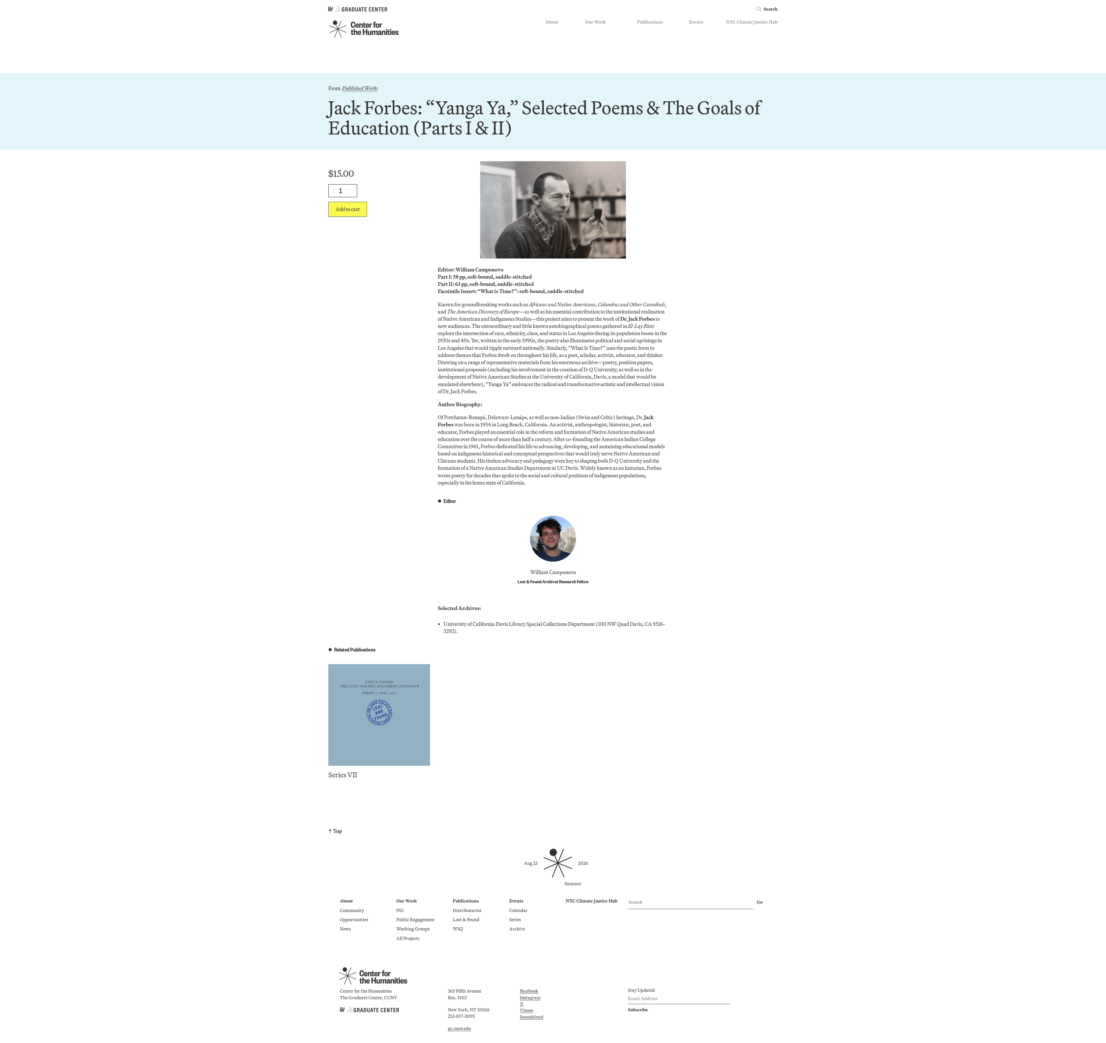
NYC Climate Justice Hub (752, 22)
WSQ (642, 47)
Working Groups (602, 56)
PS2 (588, 31)
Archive (697, 47)
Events (696, 22)
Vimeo (526, 1010)
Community (557, 31)
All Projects (596, 64)
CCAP (591, 39)
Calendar (698, 31)
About (551, 22)
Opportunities (559, 39)
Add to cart (348, 209)
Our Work (595, 22)
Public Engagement (604, 47)
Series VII (342, 774)
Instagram (530, 997)
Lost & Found (650, 39)
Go (760, 902)
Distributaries (651, 31)
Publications (650, 22)
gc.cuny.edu (459, 1028)
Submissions (701, 56)
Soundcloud (531, 1017)
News (550, 47)
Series (695, 39)
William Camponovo (553, 572)
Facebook (529, 991)
